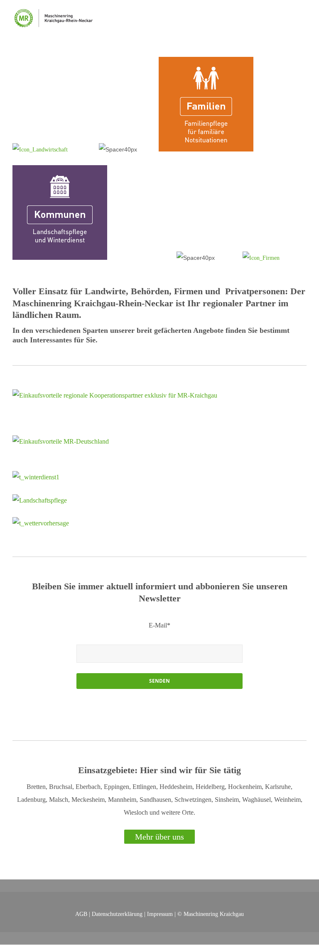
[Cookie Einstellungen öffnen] (18, 934)
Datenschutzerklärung (117, 914)
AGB (81, 914)
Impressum (160, 914)
